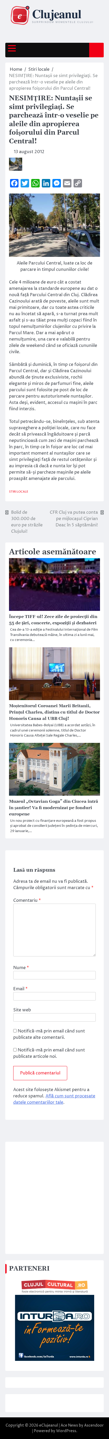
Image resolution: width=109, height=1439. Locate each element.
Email (20, 989)
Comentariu (27, 900)
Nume (21, 968)
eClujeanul (48, 1425)
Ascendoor (94, 1425)
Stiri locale (18, 492)
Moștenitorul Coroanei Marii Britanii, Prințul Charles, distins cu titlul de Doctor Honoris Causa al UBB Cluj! (54, 712)
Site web (22, 1010)
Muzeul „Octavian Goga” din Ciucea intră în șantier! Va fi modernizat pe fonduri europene (53, 808)
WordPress (66, 1430)
